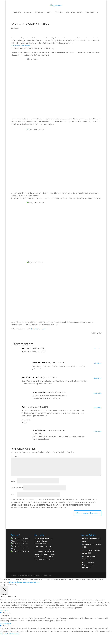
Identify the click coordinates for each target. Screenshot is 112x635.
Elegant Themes (26, 575)
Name (13, 481)
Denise (24, 407)
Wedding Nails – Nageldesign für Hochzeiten (88, 565)
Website (14, 495)
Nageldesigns (39, 12)
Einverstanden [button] (14, 582)
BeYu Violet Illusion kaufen (20, 46)
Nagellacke (28, 12)
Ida (23, 348)
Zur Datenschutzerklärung (29, 582)
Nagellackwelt (38, 363)
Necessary (6, 613)
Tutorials (49, 12)
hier (32, 329)
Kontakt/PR (59, 12)
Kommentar (16, 456)
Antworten (97, 349)
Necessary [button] (4, 610)
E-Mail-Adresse (17, 488)
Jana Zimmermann (30, 377)
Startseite (17, 12)
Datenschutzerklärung (74, 12)
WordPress (47, 575)
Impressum (89, 12)
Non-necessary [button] (5, 623)
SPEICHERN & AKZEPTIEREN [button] (10, 634)
